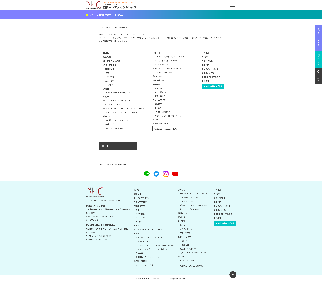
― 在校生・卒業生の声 (161, 111)
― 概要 (106, 72)
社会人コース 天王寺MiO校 (165, 128)
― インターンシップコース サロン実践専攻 (120, 112)
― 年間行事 (157, 104)
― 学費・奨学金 (158, 96)
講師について (158, 76)
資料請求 (205, 56)
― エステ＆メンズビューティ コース (117, 100)
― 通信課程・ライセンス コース (116, 120)
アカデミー (157, 52)
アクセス (318, 77)
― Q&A (155, 119)
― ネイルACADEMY (160, 64)
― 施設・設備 (108, 80)
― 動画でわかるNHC (160, 123)
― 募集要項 (157, 88)
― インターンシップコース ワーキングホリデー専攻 (123, 108)
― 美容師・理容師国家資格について (166, 115)
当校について (109, 69)
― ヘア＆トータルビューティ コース (117, 92)
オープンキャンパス (111, 60)
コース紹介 (108, 84)
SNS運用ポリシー (209, 73)
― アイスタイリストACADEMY (164, 60)
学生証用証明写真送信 (211, 77)
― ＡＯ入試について (160, 92)
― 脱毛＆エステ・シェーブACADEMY (167, 68)
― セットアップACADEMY (162, 72)
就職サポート (158, 80)
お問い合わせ (207, 60)
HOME (106, 52)
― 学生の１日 (157, 108)
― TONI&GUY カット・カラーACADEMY (168, 56)
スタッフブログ (109, 65)
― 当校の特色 (108, 76)
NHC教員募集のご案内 (213, 86)
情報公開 (205, 65)
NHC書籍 (205, 81)
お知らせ (107, 56)
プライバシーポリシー (211, 69)
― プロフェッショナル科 (113, 128)
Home (102, 164)
